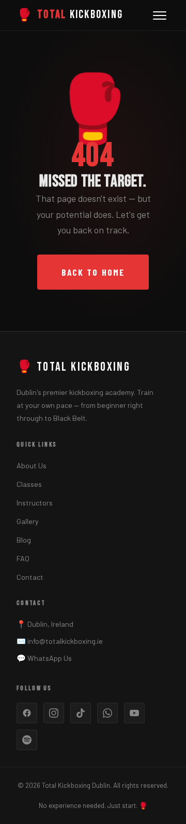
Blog (24, 539)
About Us (32, 465)
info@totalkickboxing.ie (65, 641)
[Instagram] (53, 713)
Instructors (35, 502)
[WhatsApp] (107, 713)
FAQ (23, 558)
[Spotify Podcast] (27, 740)
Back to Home (93, 272)
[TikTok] (80, 713)
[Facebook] (27, 713)
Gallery (28, 521)
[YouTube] (134, 713)
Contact (30, 577)
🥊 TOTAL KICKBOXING (73, 366)
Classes (29, 484)
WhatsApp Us (49, 658)
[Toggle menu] (159, 15)
